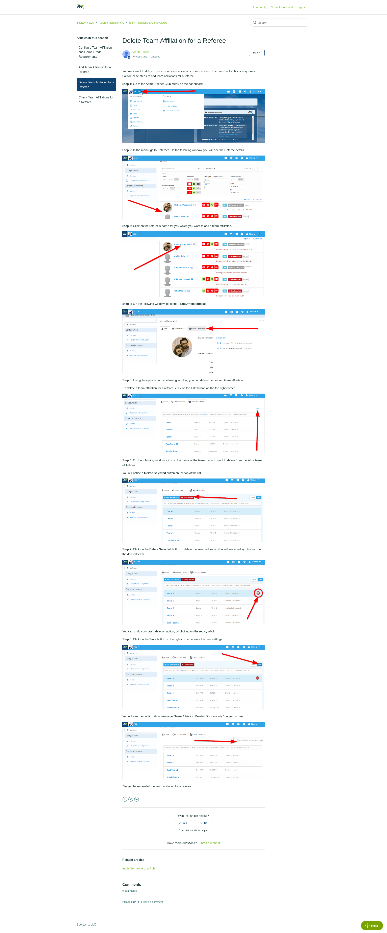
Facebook (124, 799)
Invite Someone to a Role (138, 868)
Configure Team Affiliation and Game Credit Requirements (95, 52)
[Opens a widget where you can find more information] (372, 926)
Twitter (130, 799)
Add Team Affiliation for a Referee (95, 69)
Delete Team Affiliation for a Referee (96, 84)
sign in (135, 901)
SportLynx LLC (85, 22)
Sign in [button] (302, 7)
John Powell (141, 51)
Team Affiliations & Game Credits (148, 22)
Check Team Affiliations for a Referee (96, 100)
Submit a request (282, 7)
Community (259, 7)
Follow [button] (256, 52)
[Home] (80, 9)
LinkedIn (136, 799)
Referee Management (111, 22)
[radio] (183, 823)
